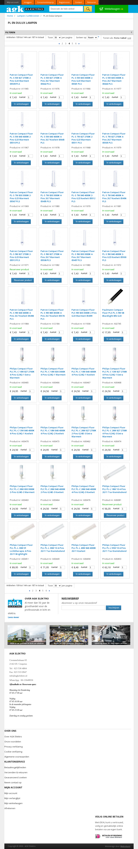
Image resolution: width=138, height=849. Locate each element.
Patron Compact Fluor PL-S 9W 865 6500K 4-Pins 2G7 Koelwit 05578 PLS (52, 314)
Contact (78, 2)
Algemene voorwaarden (16, 756)
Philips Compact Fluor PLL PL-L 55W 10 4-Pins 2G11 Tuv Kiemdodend (114, 547)
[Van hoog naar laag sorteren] (98, 37)
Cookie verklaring (13, 751)
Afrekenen (9, 808)
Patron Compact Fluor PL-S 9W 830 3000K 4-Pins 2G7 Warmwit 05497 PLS (83, 256)
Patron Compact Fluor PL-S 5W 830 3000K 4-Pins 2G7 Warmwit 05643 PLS (114, 79)
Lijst (129, 38)
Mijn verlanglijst (12, 798)
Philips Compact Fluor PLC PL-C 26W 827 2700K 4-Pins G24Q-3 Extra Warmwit (114, 432)
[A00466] (53, 357)
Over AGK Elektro (13, 736)
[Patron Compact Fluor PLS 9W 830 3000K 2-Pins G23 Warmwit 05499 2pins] (84, 298)
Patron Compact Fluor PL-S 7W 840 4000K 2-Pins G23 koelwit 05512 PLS (83, 197)
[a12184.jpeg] (53, 298)
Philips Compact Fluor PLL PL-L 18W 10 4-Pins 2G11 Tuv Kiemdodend (114, 489)
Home (10, 15)
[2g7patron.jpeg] (115, 63)
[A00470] (22, 416)
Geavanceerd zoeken (15, 777)
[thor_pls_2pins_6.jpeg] (84, 181)
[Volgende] (79, 43)
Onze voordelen (12, 741)
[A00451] (22, 533)
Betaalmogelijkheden (15, 767)
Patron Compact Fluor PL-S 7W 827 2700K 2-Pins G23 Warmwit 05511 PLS (83, 138)
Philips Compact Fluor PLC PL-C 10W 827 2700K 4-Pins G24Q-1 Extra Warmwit (22, 373)
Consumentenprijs (45, 2)
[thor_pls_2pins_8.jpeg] (115, 239)
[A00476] (84, 474)
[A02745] (115, 298)
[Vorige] (59, 43)
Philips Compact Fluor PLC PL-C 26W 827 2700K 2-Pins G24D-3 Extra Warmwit (84, 432)
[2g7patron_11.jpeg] (53, 181)
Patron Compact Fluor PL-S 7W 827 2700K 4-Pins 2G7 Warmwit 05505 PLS (114, 138)
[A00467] (84, 357)
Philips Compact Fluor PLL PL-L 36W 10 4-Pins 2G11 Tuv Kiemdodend (53, 547)
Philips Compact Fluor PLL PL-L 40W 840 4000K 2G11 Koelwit (84, 547)
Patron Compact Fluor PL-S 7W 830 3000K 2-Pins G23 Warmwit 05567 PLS (21, 197)
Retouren (91, 2)
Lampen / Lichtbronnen (28, 15)
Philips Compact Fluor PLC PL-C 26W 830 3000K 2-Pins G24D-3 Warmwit (22, 489)
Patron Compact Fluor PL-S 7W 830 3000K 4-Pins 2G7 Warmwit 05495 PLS (52, 197)
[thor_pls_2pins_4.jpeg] (84, 122)
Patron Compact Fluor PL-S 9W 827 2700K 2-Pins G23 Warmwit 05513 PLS (21, 256)
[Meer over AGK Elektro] (27, 626)
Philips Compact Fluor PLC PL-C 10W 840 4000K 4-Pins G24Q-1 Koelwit (84, 371)
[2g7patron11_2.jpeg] (84, 239)
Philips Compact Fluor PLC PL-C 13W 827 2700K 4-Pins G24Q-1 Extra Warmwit (114, 373)
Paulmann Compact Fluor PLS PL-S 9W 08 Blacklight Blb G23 (113, 312)
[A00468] (115, 357)
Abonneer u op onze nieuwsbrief (79, 602)
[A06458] (84, 533)
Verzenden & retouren (15, 772)
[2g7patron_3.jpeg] (115, 181)
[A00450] (115, 533)
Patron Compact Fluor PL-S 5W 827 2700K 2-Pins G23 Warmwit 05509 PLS (21, 79)
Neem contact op (13, 782)
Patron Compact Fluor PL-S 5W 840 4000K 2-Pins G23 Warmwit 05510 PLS (21, 138)
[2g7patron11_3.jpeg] (22, 298)
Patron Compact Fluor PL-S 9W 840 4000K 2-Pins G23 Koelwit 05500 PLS (114, 256)
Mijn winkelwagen (13, 803)
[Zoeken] (88, 9)
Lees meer (13, 617)
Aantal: (22, 97)
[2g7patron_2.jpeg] (53, 63)
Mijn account (13, 2)
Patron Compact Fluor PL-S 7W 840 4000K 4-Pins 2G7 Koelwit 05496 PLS (114, 197)
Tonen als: (108, 37)
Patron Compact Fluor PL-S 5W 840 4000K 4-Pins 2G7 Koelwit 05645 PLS (52, 138)
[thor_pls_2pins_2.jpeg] (84, 63)
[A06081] (115, 474)
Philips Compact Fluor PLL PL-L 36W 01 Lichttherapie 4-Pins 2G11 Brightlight (21, 549)
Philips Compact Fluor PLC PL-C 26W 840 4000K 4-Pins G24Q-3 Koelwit (84, 489)
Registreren (64, 2)
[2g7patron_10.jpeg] (53, 122)
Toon (50, 37)
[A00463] (22, 474)
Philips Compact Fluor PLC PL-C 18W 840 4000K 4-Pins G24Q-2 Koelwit (53, 430)
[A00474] (115, 416)
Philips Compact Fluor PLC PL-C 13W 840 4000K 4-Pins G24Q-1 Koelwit (22, 430)
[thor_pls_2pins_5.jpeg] (22, 181)
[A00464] (53, 474)
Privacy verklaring (13, 746)
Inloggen (28, 2)
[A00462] (84, 416)
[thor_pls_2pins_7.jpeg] (22, 239)
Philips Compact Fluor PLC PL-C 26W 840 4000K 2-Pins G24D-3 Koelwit (53, 489)
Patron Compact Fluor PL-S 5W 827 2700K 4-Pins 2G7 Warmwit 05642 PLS (52, 79)
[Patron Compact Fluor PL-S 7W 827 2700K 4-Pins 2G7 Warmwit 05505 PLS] (115, 122)
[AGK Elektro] (25, 9)
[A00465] (22, 357)
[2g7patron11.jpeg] (53, 239)
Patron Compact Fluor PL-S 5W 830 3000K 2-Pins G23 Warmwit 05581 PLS (83, 79)
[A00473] (53, 416)
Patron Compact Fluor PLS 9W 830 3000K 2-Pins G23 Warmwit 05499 (84, 312)
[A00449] (53, 533)
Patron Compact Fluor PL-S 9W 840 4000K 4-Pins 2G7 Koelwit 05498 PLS (22, 314)
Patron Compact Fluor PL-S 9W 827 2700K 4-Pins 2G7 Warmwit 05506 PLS (52, 256)
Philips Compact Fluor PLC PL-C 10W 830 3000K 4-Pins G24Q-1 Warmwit (53, 371)
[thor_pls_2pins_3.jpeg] (22, 122)
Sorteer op (81, 37)
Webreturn (125, 846)
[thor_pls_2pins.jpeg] (22, 63)
